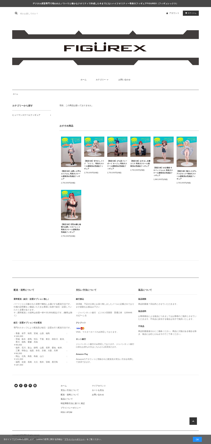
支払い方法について (70, 390)
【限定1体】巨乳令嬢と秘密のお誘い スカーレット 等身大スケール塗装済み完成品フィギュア (71, 228)
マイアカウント (99, 386)
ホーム (84, 79)
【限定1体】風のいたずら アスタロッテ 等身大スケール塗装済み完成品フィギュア (187, 175)
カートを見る (98, 390)
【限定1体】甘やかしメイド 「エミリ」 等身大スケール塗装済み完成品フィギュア (94, 165)
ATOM (69, 412)
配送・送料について (70, 394)
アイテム (192, 13)
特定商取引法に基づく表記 (73, 403)
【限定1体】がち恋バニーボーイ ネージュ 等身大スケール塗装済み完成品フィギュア (117, 165)
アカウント (174, 13)
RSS (63, 412)
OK (197, 439)
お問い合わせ (124, 79)
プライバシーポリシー (74, 439)
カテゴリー (101, 79)
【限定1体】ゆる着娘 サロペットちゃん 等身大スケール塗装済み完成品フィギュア (163, 171)
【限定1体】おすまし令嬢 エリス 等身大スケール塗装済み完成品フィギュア (140, 163)
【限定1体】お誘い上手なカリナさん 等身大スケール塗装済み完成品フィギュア (71, 175)
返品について (67, 399)
